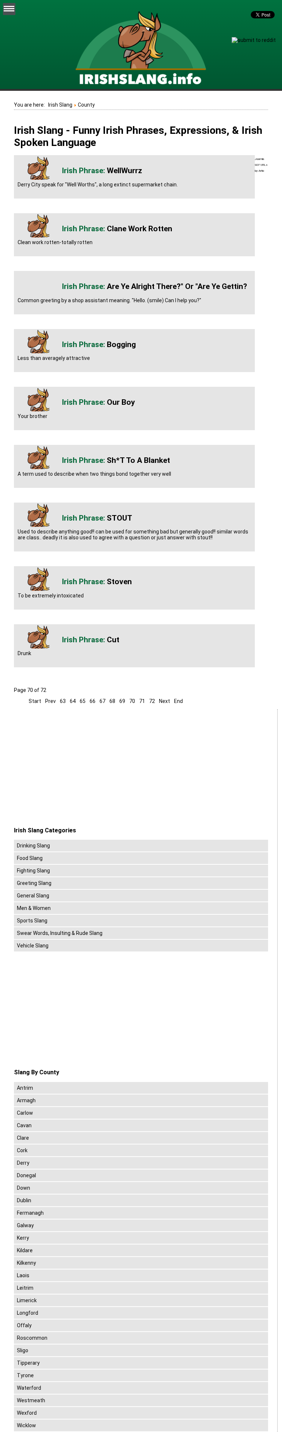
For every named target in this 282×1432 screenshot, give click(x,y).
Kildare (25, 1250)
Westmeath (31, 1400)
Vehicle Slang (32, 946)
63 (63, 701)
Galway (25, 1225)
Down (23, 1188)
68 (112, 701)
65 (83, 701)
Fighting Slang (33, 871)
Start (35, 701)
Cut (113, 639)
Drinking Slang (33, 846)
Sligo (22, 1350)
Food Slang (30, 858)
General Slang (33, 896)
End (178, 701)
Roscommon (32, 1338)
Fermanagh (30, 1213)
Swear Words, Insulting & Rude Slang (59, 933)
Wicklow (26, 1425)
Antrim (25, 1088)
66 (92, 701)
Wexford (27, 1413)
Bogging (121, 344)
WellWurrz (124, 170)
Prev (50, 701)
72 (152, 701)
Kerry (23, 1238)
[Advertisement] (75, 768)
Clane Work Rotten (139, 228)
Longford (27, 1313)
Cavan (24, 1125)
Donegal (26, 1175)
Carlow (25, 1113)
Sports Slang (32, 921)
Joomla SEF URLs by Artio (261, 164)
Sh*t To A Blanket (138, 460)
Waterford (29, 1388)
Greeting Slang (34, 883)
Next (164, 701)
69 (122, 701)
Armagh (26, 1100)
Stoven (119, 581)
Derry (23, 1163)
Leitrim (25, 1288)
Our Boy (121, 402)
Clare (23, 1138)
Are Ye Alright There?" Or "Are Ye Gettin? (177, 286)
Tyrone (25, 1375)
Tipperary (28, 1363)
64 (73, 701)
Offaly (24, 1325)
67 (102, 701)
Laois (23, 1275)
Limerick (27, 1300)
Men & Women (34, 908)
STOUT (119, 518)
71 (142, 701)
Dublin (24, 1200)
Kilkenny (26, 1263)
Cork (22, 1150)
